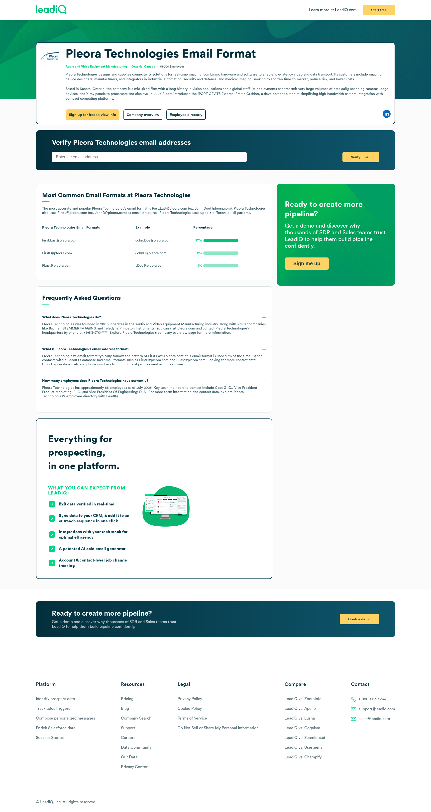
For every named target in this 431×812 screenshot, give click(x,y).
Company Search (136, 718)
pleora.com (186, 328)
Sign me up (306, 263)
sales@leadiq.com (374, 719)
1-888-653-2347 (373, 699)
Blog (125, 709)
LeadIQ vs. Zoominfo (303, 699)
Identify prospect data (55, 699)
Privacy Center (134, 767)
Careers (128, 738)
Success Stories (50, 738)
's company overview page (159, 332)
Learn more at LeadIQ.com (333, 10)
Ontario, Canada (143, 66)
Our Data (129, 757)
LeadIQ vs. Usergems (303, 747)
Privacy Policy (190, 699)
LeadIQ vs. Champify (303, 757)
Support (128, 728)
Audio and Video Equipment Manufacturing (169, 324)
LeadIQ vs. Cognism (302, 728)
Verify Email (361, 157)
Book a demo (359, 619)
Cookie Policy (190, 709)
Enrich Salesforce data (55, 728)
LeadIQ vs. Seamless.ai (305, 738)
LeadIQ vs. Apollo (300, 709)
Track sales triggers (53, 709)
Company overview (143, 115)
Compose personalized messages (65, 718)
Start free (379, 10)
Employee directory (186, 115)
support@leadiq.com (377, 709)
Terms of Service (192, 718)
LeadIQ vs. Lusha (300, 718)
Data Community (136, 747)
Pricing (127, 699)
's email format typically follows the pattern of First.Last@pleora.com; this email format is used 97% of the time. (152, 356)
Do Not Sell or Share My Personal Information (218, 728)
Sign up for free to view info (92, 115)
